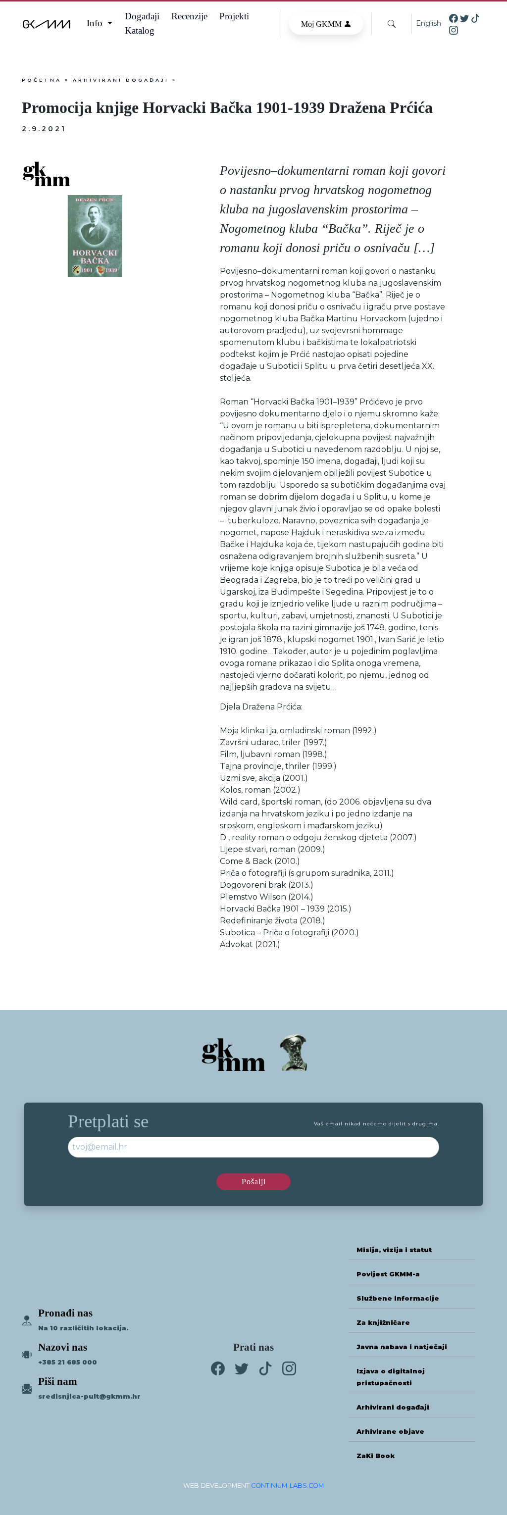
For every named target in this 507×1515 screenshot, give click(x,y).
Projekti (234, 16)
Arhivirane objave (390, 1431)
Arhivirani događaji (121, 80)
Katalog (139, 30)
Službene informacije (397, 1298)
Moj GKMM (322, 24)
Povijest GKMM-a (388, 1274)
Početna (41, 80)
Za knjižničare (383, 1322)
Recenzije (189, 16)
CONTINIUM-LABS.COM (287, 1485)
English (428, 23)
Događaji (142, 16)
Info (96, 23)
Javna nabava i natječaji (401, 1347)
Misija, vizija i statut (394, 1250)
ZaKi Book (375, 1456)
